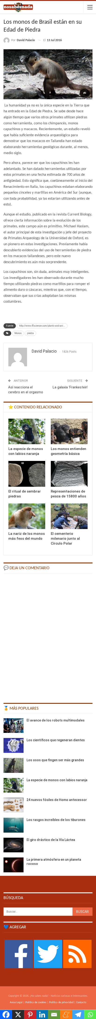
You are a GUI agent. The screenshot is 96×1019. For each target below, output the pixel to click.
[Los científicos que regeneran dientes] (13, 745)
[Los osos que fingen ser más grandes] (13, 765)
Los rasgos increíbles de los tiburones (56, 820)
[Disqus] (48, 636)
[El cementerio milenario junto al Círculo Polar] (69, 516)
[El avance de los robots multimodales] (13, 725)
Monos (18, 333)
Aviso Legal (16, 1002)
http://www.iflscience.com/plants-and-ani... (42, 325)
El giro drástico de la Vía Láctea (51, 840)
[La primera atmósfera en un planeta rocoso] (13, 864)
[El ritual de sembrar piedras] (26, 474)
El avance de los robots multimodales (56, 720)
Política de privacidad (61, 1002)
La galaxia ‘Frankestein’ (70, 387)
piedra (30, 333)
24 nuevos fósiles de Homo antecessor (57, 800)
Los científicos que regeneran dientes (56, 740)
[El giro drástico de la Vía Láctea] (13, 845)
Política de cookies (35, 1002)
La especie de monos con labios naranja (57, 780)
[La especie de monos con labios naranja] (26, 431)
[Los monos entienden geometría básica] (69, 431)
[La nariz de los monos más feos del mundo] (26, 516)
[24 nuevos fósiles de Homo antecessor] (13, 805)
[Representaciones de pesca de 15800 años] (69, 474)
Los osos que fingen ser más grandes (55, 760)
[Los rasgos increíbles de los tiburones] (13, 825)
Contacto (81, 1002)
